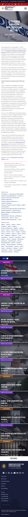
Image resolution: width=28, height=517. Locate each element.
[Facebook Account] (2, 4)
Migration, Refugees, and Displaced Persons (11, 212)
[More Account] (25, 4)
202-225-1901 (14, 1)
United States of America (6, 251)
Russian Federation (11, 244)
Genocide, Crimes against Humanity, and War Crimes (13, 208)
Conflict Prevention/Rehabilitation (9, 195)
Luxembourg (18, 237)
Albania (3, 224)
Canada (21, 228)
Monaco (8, 239)
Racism (11, 217)
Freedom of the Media (6, 203)
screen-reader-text (14, 269)
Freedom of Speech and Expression (9, 201)
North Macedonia (12, 240)
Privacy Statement (5, 514)
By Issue (3, 486)
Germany (23, 231)
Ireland (23, 233)
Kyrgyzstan (14, 235)
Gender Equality (5, 206)
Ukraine (11, 250)
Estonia (3, 231)
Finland (8, 231)
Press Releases (4, 488)
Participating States (5, 242)
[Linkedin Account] (12, 4)
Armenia (13, 224)
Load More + (14, 458)
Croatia (2, 229)
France (12, 231)
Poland (13, 242)
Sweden (3, 248)
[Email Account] (21, 4)
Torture (19, 219)
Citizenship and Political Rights (16, 194)
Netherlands (4, 240)
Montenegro (20, 239)
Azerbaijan (3, 226)
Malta (23, 237)
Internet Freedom (16, 210)
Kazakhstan (7, 235)
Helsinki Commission (6, 210)
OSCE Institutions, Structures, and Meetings (11, 215)
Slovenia (16, 246)
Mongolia (14, 239)
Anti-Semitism (4, 194)
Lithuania (11, 237)
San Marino (19, 244)
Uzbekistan (16, 251)
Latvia (19, 235)
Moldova (3, 239)
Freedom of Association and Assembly (10, 197)
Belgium (14, 226)
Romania (3, 244)
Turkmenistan (4, 250)
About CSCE (3, 476)
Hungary (13, 233)
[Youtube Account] (15, 4)
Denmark (22, 229)
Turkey (20, 248)
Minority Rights (4, 214)
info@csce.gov (6, 1)
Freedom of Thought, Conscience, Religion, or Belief (13, 205)
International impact (5, 481)
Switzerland (9, 248)
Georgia (18, 231)
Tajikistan (15, 248)
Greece (2, 233)
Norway (19, 240)
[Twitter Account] (5, 4)
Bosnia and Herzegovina (6, 228)
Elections (20, 195)
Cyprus (7, 229)
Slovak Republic (9, 246)
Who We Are (3, 478)
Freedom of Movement (6, 199)
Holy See (8, 233)
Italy (2, 235)
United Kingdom (17, 250)
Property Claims (4, 217)
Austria (18, 224)
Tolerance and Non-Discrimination (9, 219)
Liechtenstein (4, 237)
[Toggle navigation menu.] (25, 8)
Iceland (18, 233)
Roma (16, 217)
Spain (21, 246)
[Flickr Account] (18, 4)
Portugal (18, 242)
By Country (3, 483)
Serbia (2, 246)
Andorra (8, 224)
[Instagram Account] (9, 4)
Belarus (9, 226)
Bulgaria (16, 228)
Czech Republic (14, 229)
